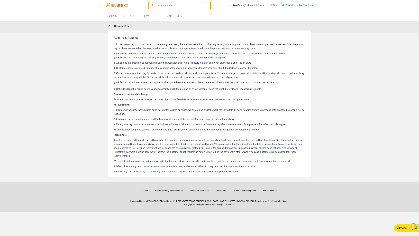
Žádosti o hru (221, 190)
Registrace (308, 5)
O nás (145, 190)
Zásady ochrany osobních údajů (169, 190)
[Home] (109, 26)
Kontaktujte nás (270, 190)
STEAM (129, 16)
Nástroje (173, 16)
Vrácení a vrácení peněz (245, 190)
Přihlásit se (290, 5)
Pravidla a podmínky (199, 190)
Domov (113, 16)
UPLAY (144, 16)
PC (158, 16)
